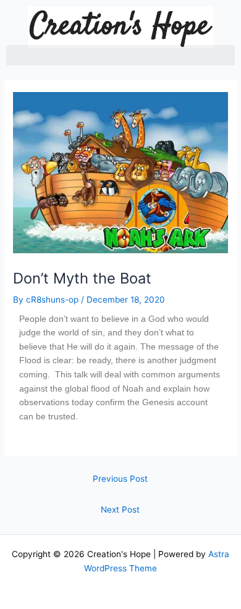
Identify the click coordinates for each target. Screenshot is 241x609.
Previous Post (120, 479)
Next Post (120, 509)
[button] (120, 55)
